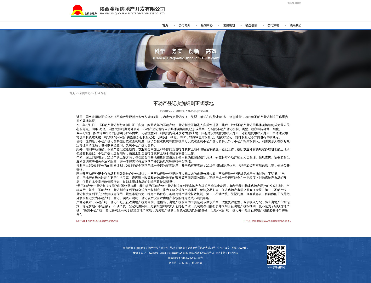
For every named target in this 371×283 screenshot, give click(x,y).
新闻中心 (207, 25)
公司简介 (184, 25)
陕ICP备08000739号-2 (201, 252)
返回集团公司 (294, 3)
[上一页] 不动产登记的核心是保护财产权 (97, 220)
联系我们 (295, 25)
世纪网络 (233, 252)
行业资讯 (100, 93)
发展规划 (229, 25)
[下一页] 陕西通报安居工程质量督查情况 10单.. (267, 220)
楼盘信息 (251, 25)
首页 (165, 25)
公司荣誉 (273, 25)
